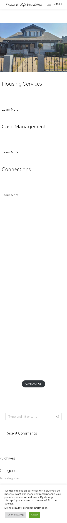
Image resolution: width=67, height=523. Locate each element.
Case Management (24, 126)
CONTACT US (33, 383)
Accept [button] (34, 514)
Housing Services (22, 84)
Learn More (10, 109)
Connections (16, 169)
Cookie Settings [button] (16, 514)
